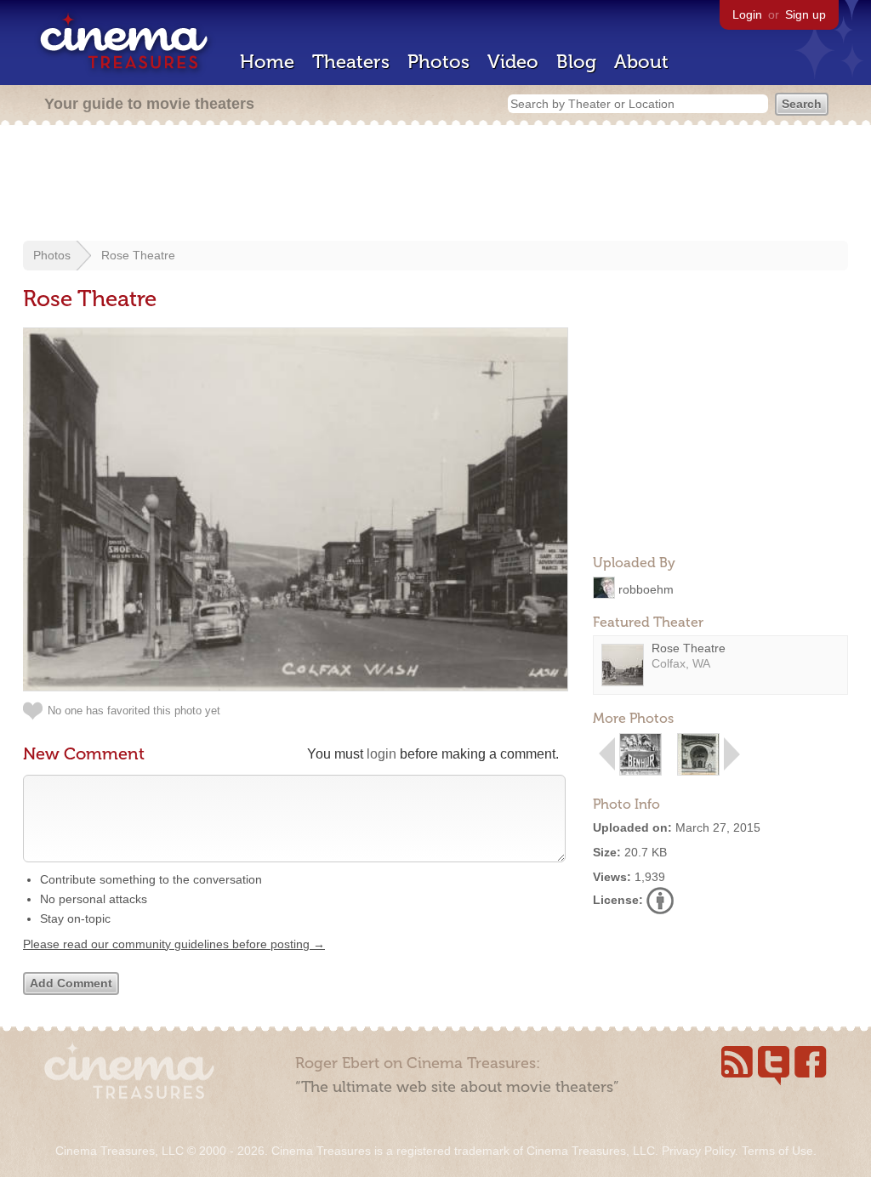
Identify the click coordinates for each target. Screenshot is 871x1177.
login (381, 754)
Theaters (351, 61)
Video (512, 61)
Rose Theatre (138, 255)
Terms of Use (777, 1150)
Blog (576, 61)
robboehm (646, 588)
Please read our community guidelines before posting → (174, 944)
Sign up (805, 14)
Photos (438, 61)
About (641, 61)
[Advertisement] (435, 184)
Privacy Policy (698, 1150)
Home (267, 61)
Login (747, 14)
